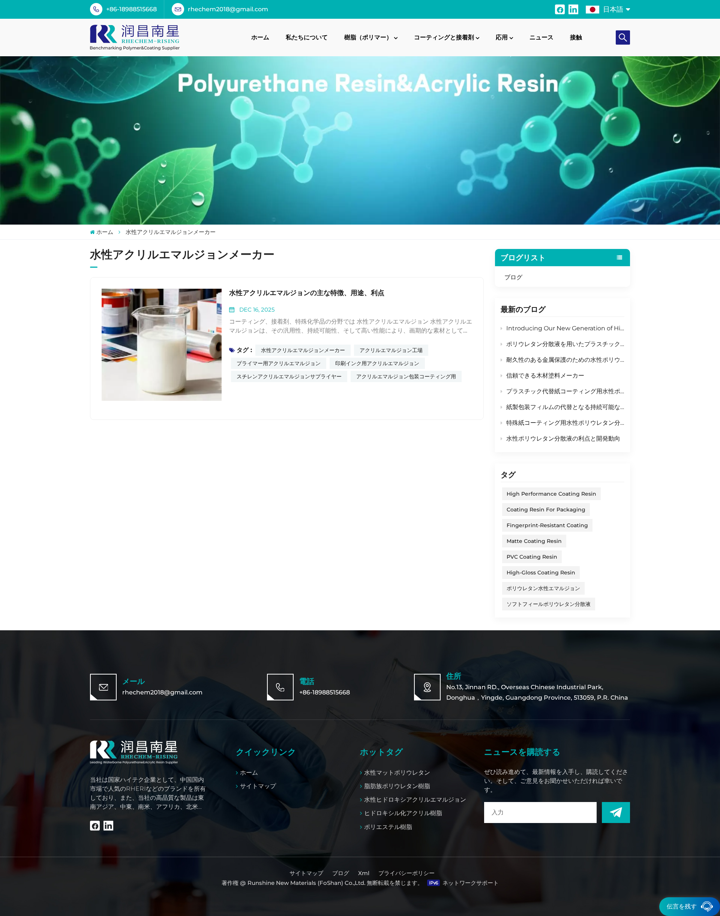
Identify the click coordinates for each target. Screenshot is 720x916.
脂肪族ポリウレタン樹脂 (397, 786)
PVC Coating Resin (532, 556)
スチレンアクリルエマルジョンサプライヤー (289, 376)
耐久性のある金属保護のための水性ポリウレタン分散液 (565, 359)
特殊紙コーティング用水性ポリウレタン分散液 (565, 422)
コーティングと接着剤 (444, 37)
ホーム (260, 37)
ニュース (542, 37)
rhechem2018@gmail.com (228, 9)
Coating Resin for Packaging (546, 509)
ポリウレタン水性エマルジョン (543, 588)
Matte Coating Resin (534, 541)
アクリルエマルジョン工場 (391, 350)
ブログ (513, 277)
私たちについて (307, 37)
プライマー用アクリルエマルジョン (279, 363)
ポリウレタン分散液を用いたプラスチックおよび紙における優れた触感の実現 (565, 344)
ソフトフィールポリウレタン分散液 (549, 604)
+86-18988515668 (131, 9)
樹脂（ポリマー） (368, 37)
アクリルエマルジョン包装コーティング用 (406, 376)
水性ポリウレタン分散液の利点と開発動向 (563, 438)
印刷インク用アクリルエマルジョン (377, 363)
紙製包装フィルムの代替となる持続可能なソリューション (565, 407)
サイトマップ (258, 786)
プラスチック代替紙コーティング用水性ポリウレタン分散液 (565, 391)
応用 (502, 37)
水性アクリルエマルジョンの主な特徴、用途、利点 (306, 293)
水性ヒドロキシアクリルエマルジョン (415, 799)
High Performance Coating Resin (551, 493)
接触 (576, 37)
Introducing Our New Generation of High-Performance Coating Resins (565, 328)
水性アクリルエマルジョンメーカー (303, 350)
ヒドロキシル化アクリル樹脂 (403, 813)
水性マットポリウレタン (397, 772)
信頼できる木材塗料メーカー (545, 375)
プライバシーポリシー (406, 873)
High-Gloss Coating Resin (541, 572)
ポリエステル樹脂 (388, 827)
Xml (363, 873)
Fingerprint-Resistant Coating (547, 525)
